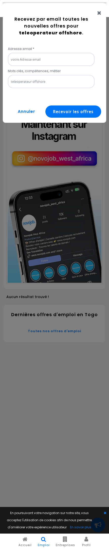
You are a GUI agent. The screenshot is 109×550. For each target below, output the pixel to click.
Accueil (25, 545)
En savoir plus (80, 527)
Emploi (44, 545)
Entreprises (65, 545)
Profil (86, 545)
